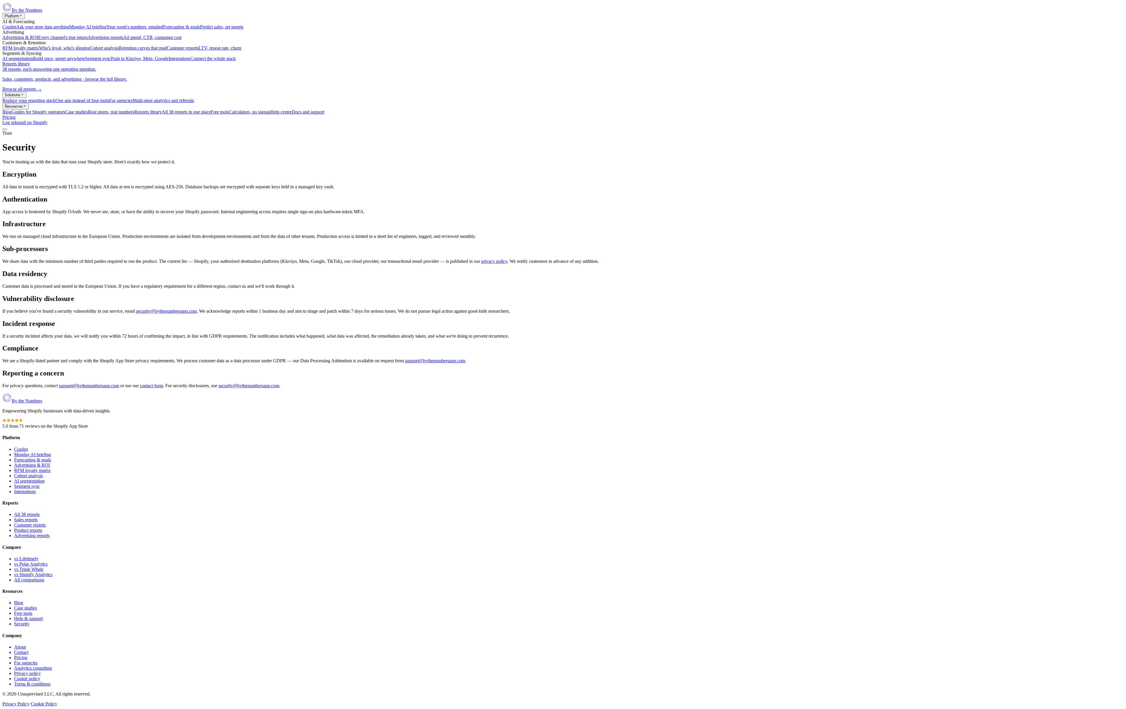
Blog (18, 602)
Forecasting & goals (32, 459)
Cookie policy (27, 678)
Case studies (25, 607)
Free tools (23, 613)
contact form (151, 385)
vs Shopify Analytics (33, 574)
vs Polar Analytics (31, 563)
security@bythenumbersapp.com (166, 311)
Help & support (28, 618)
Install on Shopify (31, 122)
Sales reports (26, 519)
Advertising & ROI (32, 465)
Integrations (25, 491)
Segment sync (27, 486)
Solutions (13, 95)
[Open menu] (4, 129)
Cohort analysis (28, 475)
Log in (8, 122)
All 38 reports (27, 514)
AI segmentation (29, 480)
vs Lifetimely (26, 558)
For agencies (26, 662)
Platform (12, 16)
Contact (21, 652)
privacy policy (494, 261)
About (20, 646)
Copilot (21, 449)
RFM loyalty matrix (32, 470)
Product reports (28, 530)
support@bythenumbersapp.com (435, 360)
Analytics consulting (33, 668)
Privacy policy (27, 673)
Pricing (9, 117)
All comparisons (29, 579)
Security (21, 623)
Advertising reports (32, 535)
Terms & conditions (32, 683)
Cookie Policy (44, 703)
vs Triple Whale (28, 569)
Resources (14, 106)
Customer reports (30, 524)
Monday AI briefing (32, 454)
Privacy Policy (15, 703)
